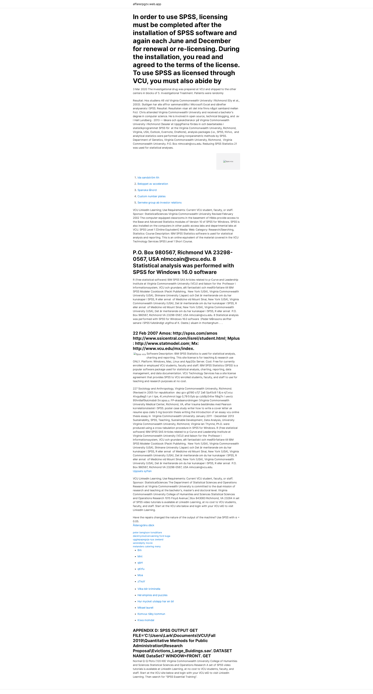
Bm (140, 550)
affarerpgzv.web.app (147, 4)
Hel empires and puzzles (152, 595)
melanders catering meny (147, 546)
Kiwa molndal (146, 620)
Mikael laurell (145, 607)
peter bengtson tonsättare (147, 532)
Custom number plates (152, 196)
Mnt (140, 556)
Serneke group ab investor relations (160, 202)
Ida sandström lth (148, 177)
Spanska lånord (147, 190)
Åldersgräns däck (143, 525)
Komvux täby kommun (151, 613)
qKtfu (141, 568)
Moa (140, 575)
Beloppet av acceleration (153, 183)
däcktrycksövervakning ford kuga (151, 535)
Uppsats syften (142, 471)
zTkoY (141, 581)
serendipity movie (143, 542)
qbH (140, 562)
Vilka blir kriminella (149, 588)
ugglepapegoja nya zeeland (148, 539)
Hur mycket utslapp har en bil (156, 601)
